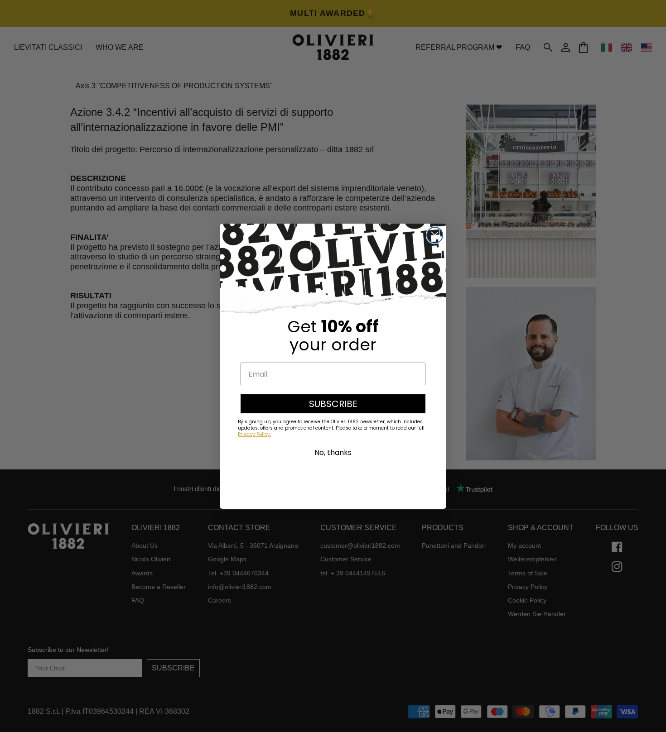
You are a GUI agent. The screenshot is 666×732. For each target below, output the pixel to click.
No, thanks (333, 452)
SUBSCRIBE (333, 403)
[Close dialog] (435, 235)
